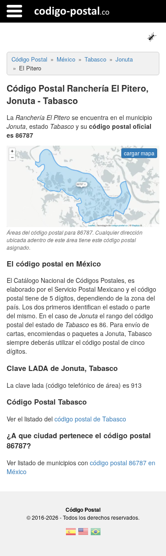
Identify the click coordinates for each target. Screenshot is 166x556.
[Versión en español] (71, 534)
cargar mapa (139, 153)
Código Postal (83, 510)
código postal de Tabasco (90, 418)
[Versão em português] (95, 534)
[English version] (83, 534)
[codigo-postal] (72, 11)
